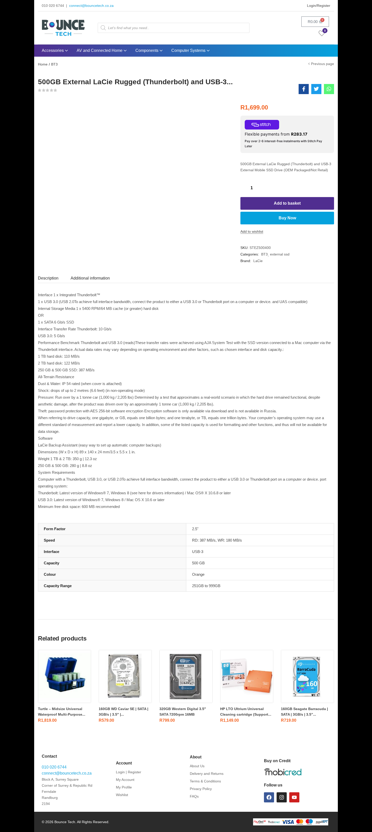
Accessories (53, 50)
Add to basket (287, 203)
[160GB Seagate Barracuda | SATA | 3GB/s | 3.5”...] (307, 676)
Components (147, 50)
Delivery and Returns (206, 774)
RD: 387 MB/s (204, 540)
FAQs (194, 796)
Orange (198, 574)
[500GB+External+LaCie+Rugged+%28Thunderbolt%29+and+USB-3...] (316, 89)
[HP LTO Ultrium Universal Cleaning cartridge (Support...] (246, 676)
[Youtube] (294, 797)
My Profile (124, 787)
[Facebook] (269, 797)
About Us (197, 766)
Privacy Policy (201, 789)
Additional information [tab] (90, 278)
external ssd (280, 254)
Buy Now (287, 218)
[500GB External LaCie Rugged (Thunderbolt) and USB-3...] (304, 89)
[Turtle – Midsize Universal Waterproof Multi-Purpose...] (64, 676)
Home (43, 64)
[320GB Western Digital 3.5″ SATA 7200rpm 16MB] (186, 676)
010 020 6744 (54, 767)
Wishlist (122, 795)
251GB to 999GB (206, 586)
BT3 (54, 64)
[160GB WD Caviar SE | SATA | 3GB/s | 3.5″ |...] (125, 676)
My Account (125, 780)
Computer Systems (188, 50)
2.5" (195, 529)
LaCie (258, 261)
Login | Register (128, 772)
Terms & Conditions (205, 781)
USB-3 (197, 551)
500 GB (198, 563)
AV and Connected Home (100, 50)
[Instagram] (282, 797)
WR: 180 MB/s (230, 540)
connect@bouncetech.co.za (91, 6)
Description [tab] (48, 278)
